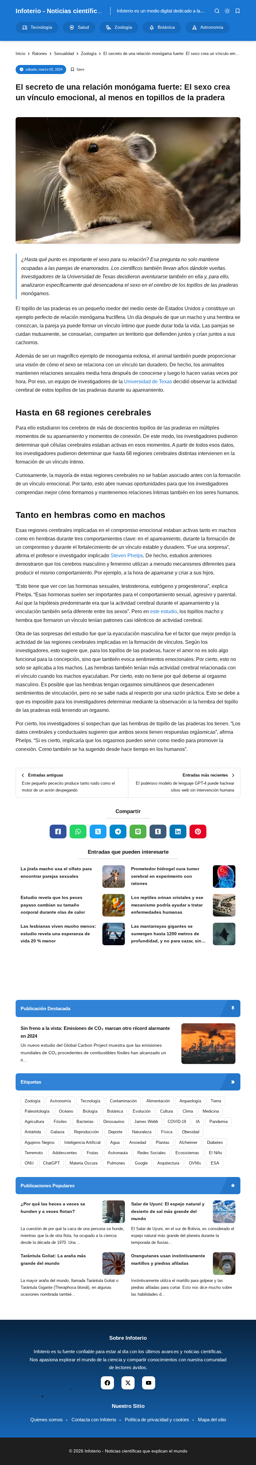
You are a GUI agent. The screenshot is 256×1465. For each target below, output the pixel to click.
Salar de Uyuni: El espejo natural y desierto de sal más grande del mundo (167, 1211)
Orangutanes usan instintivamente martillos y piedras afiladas (168, 1259)
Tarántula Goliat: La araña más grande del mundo (53, 1259)
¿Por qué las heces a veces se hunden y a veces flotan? (53, 1207)
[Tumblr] (158, 831)
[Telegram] (118, 831)
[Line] (138, 831)
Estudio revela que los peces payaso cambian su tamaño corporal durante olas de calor (53, 905)
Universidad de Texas (148, 381)
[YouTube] (148, 1382)
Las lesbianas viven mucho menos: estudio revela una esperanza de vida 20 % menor (58, 934)
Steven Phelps (127, 555)
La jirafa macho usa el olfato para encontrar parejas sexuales (56, 872)
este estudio (163, 611)
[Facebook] (58, 831)
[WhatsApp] (78, 831)
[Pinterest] (198, 831)
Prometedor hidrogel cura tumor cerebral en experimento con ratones (165, 876)
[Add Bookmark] (77, 69)
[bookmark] (237, 11)
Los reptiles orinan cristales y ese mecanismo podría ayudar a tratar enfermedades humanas (167, 905)
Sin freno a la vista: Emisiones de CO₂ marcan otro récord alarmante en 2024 (95, 1032)
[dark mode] (227, 11)
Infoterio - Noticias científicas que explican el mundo (94, 10)
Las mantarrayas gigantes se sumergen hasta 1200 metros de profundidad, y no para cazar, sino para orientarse (167, 934)
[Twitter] (98, 831)
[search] (217, 11)
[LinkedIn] (178, 831)
